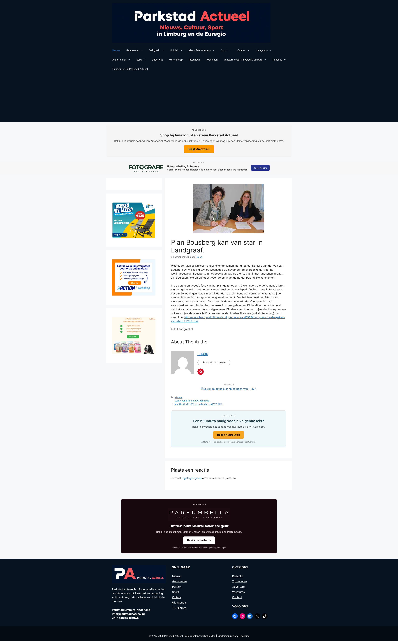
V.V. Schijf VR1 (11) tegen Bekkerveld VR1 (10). (199, 404)
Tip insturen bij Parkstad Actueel (130, 69)
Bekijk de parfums (199, 540)
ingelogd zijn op (191, 478)
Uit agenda (262, 50)
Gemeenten (132, 50)
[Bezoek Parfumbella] (199, 514)
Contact (237, 597)
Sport (224, 50)
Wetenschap (176, 59)
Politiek (174, 50)
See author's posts (214, 362)
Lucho (202, 353)
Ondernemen (119, 59)
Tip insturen (239, 581)
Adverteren (239, 586)
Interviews (194, 59)
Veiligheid (154, 50)
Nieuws (116, 50)
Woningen (212, 59)
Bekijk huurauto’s (228, 434)
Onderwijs (157, 59)
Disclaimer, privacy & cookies (234, 635)
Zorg (139, 59)
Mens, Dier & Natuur (200, 50)
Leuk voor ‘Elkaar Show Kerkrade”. (192, 400)
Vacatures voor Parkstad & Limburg (243, 59)
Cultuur (241, 50)
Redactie (277, 59)
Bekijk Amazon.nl (199, 149)
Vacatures (238, 592)
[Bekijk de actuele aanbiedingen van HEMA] (228, 388)
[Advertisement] (199, 98)
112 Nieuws (179, 607)
